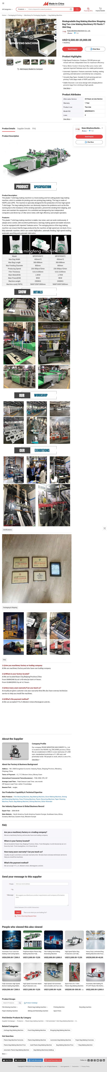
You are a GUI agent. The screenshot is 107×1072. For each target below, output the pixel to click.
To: (13, 889)
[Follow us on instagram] (95, 1060)
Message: (10, 895)
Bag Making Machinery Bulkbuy (44, 1050)
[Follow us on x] (92, 1060)
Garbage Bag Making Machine (13, 1030)
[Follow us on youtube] (98, 1060)
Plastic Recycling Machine (45, 799)
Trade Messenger (35, 1060)
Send (18, 912)
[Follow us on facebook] (89, 1060)
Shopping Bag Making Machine (60, 1030)
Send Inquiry (72, 49)
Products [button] (21, 9)
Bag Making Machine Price (64, 1045)
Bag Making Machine (55, 15)
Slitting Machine (35, 801)
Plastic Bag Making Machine (19, 801)
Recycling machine (85, 1007)
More (4, 1054)
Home (4, 15)
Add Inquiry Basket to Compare (31, 69)
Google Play (20, 1060)
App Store (7, 1060)
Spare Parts (57, 1011)
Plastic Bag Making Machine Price (15, 1045)
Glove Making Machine (53, 797)
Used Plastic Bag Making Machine (41, 1045)
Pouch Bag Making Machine (37, 1030)
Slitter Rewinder (46, 801)
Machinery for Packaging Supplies (35, 15)
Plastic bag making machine (37, 1007)
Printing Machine (59, 1007)
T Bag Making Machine (85, 1045)
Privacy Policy (85, 1066)
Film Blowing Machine (21, 797)
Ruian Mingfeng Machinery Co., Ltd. (78, 31)
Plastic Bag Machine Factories (13, 1040)
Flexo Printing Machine (27, 799)
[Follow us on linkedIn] (104, 1060)
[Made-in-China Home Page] (53, 4)
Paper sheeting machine (10, 1011)
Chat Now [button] (96, 49)
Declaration (75, 1066)
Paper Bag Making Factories (84, 1040)
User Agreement (64, 1066)
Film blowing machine (9, 1007)
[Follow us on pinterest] (101, 1060)
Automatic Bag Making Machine (60, 1040)
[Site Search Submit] (77, 9)
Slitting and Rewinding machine (38, 1011)
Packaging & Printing (15, 15)
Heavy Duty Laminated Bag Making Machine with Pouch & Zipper (95, 954)
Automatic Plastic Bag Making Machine (16, 1050)
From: (12, 884)
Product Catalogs (31, 1003)
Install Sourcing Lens (54, 1060)
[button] (3, 3)
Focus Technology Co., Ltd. (39, 1066)
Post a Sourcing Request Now (25, 916)
